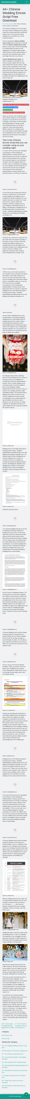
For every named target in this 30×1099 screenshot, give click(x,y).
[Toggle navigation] (26, 2)
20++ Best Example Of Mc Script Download (14, 1062)
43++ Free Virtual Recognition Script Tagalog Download (14, 1058)
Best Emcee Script (7, 1035)
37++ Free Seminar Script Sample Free (12, 1054)
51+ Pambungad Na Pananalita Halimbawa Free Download (15, 1066)
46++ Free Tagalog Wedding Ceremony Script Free (14, 1046)
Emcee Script (5, 1038)
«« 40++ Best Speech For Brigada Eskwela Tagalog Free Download (7, 1025)
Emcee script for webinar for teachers (13, 112)
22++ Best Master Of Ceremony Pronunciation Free (14, 1071)
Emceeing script (7, 110)
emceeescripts (8, 2)
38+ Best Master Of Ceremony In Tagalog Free (14, 1050)
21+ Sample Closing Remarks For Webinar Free (13, 1076)
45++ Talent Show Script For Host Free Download (12, 1081)
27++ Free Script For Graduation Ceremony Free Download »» (21, 1025)
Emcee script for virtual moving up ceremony (16, 104)
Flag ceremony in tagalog (10, 107)
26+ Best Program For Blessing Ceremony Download (13, 1086)
